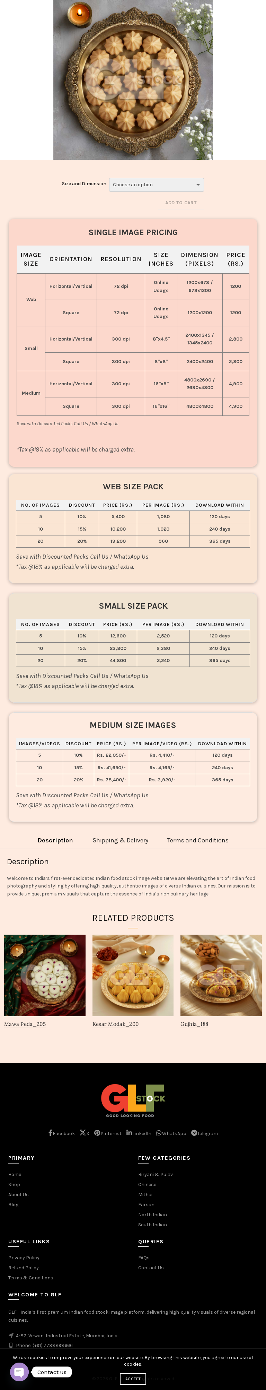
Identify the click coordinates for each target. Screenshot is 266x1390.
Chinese (147, 1184)
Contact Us (151, 1268)
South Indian (152, 1225)
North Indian (152, 1215)
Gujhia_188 (194, 1024)
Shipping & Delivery (120, 840)
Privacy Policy (23, 1258)
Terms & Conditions (30, 1278)
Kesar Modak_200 (115, 1024)
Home (14, 1174)
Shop (14, 1184)
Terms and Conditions (198, 840)
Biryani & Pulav (155, 1174)
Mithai (145, 1195)
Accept (133, 1378)
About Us (18, 1195)
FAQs (144, 1258)
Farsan (146, 1205)
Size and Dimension (84, 184)
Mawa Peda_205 (25, 1024)
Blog (13, 1205)
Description (55, 840)
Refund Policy (23, 1268)
